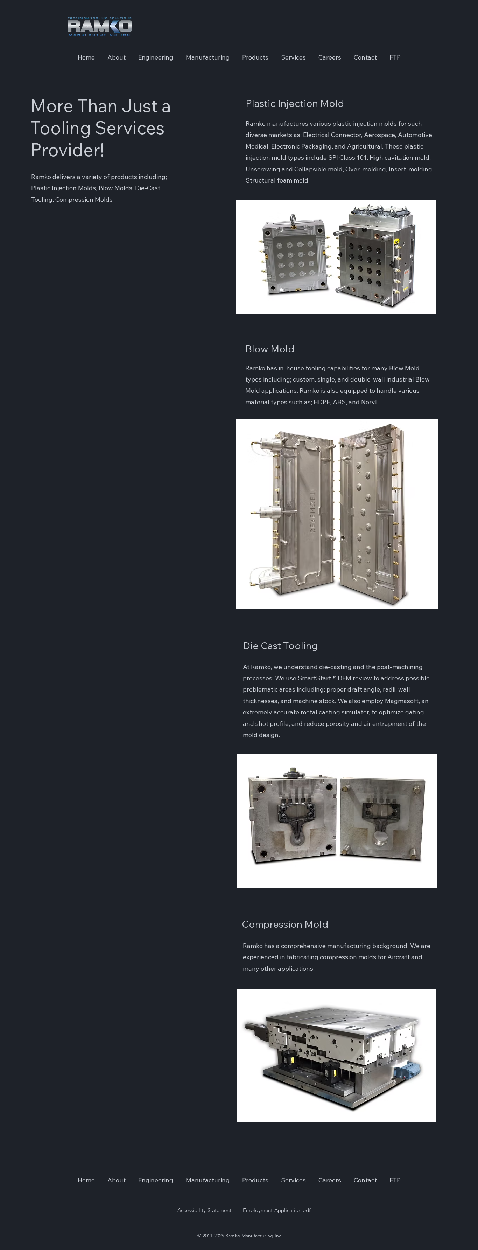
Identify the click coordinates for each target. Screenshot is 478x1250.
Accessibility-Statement (204, 1210)
